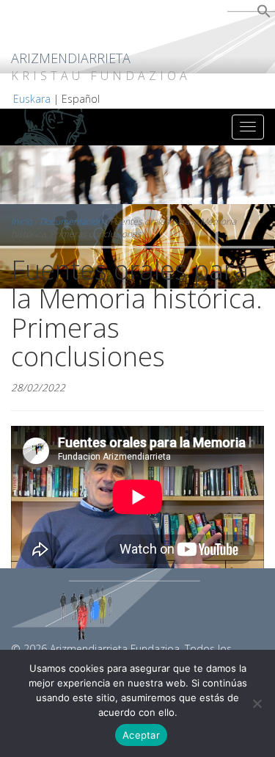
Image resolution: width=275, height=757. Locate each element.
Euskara (32, 99)
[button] (264, 14)
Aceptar (141, 735)
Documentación (71, 221)
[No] (256, 703)
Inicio (21, 221)
